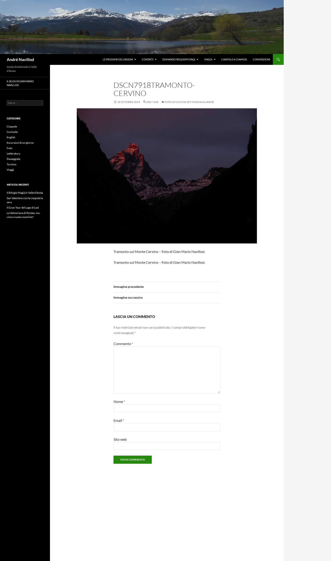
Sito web (120, 439)
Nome (119, 401)
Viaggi (208, 59)
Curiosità (12, 132)
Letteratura (13, 153)
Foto (9, 148)
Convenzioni (261, 59)
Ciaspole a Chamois (234, 59)
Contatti (147, 59)
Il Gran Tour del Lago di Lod (23, 207)
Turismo (11, 164)
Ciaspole (12, 126)
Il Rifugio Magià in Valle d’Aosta (25, 192)
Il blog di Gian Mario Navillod (20, 83)
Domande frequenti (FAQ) (178, 59)
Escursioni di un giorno (20, 142)
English (11, 137)
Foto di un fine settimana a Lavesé (189, 102)
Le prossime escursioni (118, 59)
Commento (123, 343)
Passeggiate (13, 159)
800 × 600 (153, 102)
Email (118, 420)
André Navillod (20, 59)
